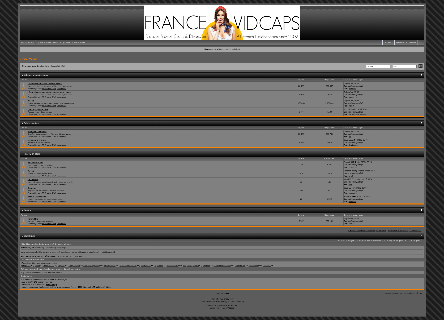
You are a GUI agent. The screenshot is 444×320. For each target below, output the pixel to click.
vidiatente (353, 167)
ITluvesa (266, 266)
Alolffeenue (145, 266)
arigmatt (206, 266)
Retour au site (27, 43)
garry (23, 252)
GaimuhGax (240, 266)
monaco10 (353, 193)
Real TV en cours (32, 154)
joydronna (159, 266)
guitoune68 (76, 252)
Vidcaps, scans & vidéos (36, 75)
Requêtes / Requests (37, 132)
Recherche (411, 43)
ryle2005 (103, 252)
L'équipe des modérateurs (370, 241)
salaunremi (30, 252)
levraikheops (51, 284)
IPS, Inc (234, 305)
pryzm (85, 252)
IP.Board (220, 305)
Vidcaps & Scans (35, 162)
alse (350, 184)
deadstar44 (353, 145)
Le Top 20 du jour (394, 241)
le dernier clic (63, 256)
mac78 (351, 106)
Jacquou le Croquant (357, 114)
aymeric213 (26, 266)
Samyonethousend (222, 266)
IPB (217, 299)
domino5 (352, 89)
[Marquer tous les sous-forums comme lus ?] (24, 103)
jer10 (351, 176)
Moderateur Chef (49, 89)
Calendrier (388, 43)
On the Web (33, 180)
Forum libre (33, 219)
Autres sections (31, 123)
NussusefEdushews (127, 266)
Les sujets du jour (346, 241)
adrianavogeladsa (91, 266)
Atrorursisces (109, 266)
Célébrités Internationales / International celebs (49, 92)
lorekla (39, 252)
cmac (37, 266)
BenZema (47, 252)
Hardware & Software (37, 140)
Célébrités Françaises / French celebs (45, 84)
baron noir (353, 97)
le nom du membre (78, 256)
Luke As (92, 252)
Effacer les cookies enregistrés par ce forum (367, 231)
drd (350, 136)
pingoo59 (56, 252)
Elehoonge (253, 266)
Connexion (224, 49)
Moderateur (61, 89)
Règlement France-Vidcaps (72, 43)
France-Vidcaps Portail (47, 43)
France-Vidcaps (29, 59)
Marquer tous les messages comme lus (404, 231)
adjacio (61, 266)
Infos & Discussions (37, 197)
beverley (352, 202)
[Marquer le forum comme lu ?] (24, 86)
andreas (352, 224)
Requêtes (32, 188)
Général (27, 210)
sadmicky (112, 252)
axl (97, 252)
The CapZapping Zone (38, 109)
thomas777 (49, 266)
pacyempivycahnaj (191, 266)
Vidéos (31, 101)
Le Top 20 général (414, 241)
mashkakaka (172, 266)
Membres (400, 43)
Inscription (234, 49)
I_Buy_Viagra (74, 266)
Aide (421, 43)
